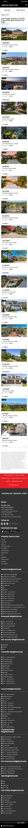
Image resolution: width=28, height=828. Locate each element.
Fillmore (5, 647)
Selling (17, 475)
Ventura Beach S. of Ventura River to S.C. (14, 607)
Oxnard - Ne (6, 725)
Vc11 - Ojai (5, 787)
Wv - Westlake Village (9, 758)
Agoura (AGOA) (7, 739)
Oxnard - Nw (6, 718)
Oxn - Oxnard (6, 698)
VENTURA (5, 590)
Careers (8, 481)
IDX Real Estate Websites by (10, 823)
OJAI (4, 781)
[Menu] (26, 5)
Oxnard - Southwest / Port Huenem (12, 711)
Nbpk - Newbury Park (8, 741)
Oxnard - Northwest (8, 705)
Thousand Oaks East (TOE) (10, 635)
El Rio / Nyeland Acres (8, 694)
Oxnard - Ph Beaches (8, 720)
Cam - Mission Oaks (8, 681)
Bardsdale (5, 645)
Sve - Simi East (7, 806)
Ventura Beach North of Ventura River (13, 605)
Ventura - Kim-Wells (8, 598)
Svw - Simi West (7, 808)
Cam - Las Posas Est (8, 679)
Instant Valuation (16, 478)
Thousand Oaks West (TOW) (11, 750)
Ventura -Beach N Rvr (9, 594)
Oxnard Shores (7, 714)
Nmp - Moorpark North (9, 624)
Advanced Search (9, 475)
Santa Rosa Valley (7, 670)
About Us (24, 478)
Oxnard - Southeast (8, 709)
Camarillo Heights (7, 661)
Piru (4, 649)
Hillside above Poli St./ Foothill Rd (12, 579)
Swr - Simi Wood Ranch (9, 811)
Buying (22, 475)
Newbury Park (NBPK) (8, 743)
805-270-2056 (24, 1)
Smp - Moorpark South (9, 630)
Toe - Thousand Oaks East (10, 637)
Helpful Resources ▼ (14, 485)
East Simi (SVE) (7, 798)
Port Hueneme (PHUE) (9, 771)
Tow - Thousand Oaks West (10, 754)
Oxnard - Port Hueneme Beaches (12, 707)
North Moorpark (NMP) (9, 626)
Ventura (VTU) (7, 603)
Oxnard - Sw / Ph (7, 722)
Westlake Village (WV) (9, 756)
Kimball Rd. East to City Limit (10, 581)
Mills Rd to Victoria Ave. (9, 583)
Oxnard (5, 701)
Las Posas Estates (7, 664)
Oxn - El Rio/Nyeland (8, 727)
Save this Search (8, 826)
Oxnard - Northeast (8, 703)
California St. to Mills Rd (9, 577)
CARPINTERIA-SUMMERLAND (10, 574)
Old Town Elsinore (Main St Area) (12, 737)
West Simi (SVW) (7, 813)
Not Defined (6, 585)
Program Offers (5, 478)
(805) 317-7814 (9, 514)
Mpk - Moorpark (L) (8, 621)
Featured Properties (17, 481)
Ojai (4, 587)
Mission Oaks (6, 666)
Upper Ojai (5, 785)
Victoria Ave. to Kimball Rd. (10, 609)
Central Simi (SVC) (8, 795)
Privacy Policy (17, 516)
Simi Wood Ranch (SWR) (9, 802)
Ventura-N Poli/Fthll (8, 600)
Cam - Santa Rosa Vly (9, 657)
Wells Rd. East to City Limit (10, 611)
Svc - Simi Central (8, 804)
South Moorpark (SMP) (9, 632)
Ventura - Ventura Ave (9, 592)
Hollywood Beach (7, 696)
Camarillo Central (7, 659)
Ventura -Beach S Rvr (8, 596)
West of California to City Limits (11, 613)
